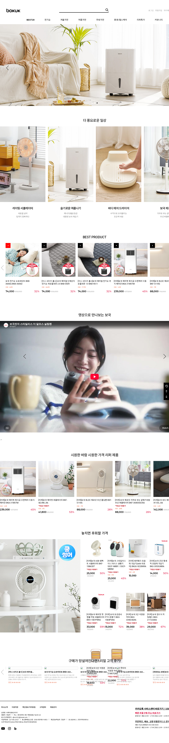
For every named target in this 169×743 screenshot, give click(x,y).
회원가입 (158, 10)
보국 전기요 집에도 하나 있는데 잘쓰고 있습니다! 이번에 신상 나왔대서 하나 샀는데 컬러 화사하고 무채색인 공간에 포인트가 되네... (22, 677)
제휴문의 (53, 707)
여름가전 (82, 20)
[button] (7, 68)
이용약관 (15, 707)
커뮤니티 (159, 20)
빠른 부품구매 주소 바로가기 (147, 712)
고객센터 (43, 707)
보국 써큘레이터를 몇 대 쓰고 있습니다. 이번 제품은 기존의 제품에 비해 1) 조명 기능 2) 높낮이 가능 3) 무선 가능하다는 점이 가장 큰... (130, 677)
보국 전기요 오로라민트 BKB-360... (19, 672)
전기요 (47, 20)
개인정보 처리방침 (29, 707)
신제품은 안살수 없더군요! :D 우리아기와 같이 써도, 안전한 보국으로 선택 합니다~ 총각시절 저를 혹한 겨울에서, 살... (55, 678)
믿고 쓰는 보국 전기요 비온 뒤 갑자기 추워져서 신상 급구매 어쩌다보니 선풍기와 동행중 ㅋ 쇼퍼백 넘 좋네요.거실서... (89, 678)
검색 (107, 10)
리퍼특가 (141, 20)
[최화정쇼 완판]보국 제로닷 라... (126, 672)
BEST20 (31, 20)
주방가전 (100, 20)
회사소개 (4, 707)
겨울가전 (64, 20)
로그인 (151, 10)
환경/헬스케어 (120, 20)
